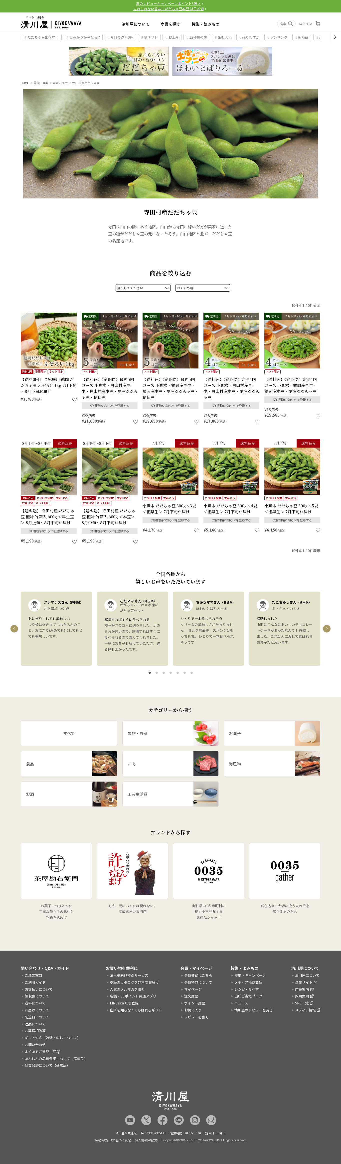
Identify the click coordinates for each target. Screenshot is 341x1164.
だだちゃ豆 (60, 83)
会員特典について (198, 982)
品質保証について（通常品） (47, 1065)
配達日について (37, 1016)
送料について (35, 1002)
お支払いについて (39, 989)
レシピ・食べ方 (246, 989)
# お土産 (172, 37)
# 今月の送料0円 (120, 37)
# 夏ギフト (149, 37)
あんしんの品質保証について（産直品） (56, 1058)
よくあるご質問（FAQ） (44, 1051)
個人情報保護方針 (147, 1140)
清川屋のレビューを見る (253, 1009)
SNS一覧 (302, 1002)
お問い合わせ (35, 1044)
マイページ (193, 989)
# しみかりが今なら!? (83, 37)
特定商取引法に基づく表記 (113, 1140)
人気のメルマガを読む (127, 989)
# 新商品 (302, 37)
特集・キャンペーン (250, 975)
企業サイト (304, 982)
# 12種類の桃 (196, 37)
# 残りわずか (249, 37)
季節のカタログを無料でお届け (134, 982)
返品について (35, 1023)
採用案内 (302, 995)
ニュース (241, 1002)
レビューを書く (196, 1016)
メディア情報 (305, 1009)
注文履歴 (191, 995)
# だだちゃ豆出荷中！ (42, 37)
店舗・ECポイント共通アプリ (133, 995)
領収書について (37, 995)
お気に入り (193, 1009)
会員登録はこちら (198, 975)
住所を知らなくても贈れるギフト (136, 1009)
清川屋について (136, 24)
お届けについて (37, 1009)
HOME (25, 83)
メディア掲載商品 (248, 982)
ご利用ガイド (35, 982)
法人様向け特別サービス (129, 975)
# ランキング (277, 37)
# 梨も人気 (223, 37)
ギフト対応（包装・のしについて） (53, 1037)
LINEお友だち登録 (124, 1002)
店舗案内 (302, 989)
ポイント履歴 (194, 1002)
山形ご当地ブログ (248, 995)
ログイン (305, 23)
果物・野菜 (40, 83)
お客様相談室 (35, 1030)
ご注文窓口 (33, 975)
